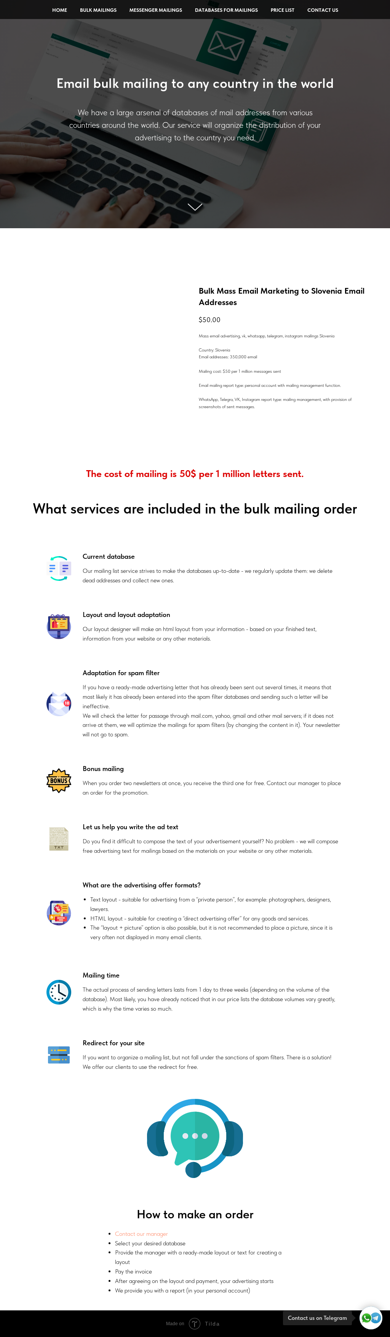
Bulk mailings (98, 10)
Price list (282, 10)
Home (59, 10)
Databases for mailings (226, 10)
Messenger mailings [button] (155, 10)
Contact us (322, 10)
